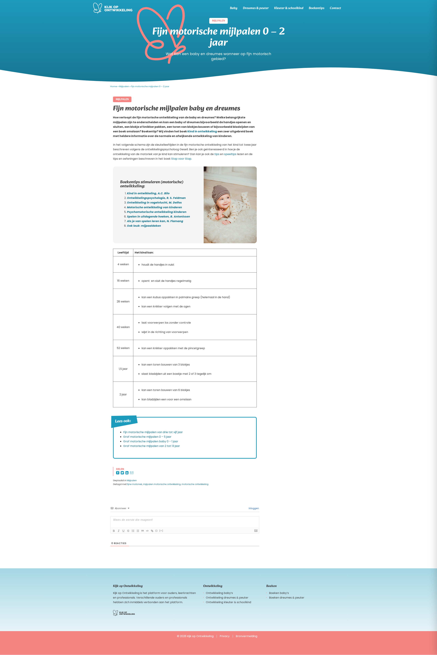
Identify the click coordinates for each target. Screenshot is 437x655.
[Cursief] (118, 531)
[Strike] (128, 531)
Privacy (225, 636)
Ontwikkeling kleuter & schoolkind (228, 602)
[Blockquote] (142, 531)
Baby (233, 8)
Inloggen (253, 508)
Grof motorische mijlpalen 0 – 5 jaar (147, 437)
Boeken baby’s (279, 593)
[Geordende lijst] (133, 531)
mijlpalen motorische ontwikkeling (162, 484)
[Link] (152, 531)
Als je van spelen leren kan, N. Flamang (155, 221)
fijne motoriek (134, 484)
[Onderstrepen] (123, 531)
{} (156, 530)
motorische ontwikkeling (195, 484)
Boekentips (316, 8)
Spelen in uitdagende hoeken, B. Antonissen (158, 217)
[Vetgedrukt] (113, 531)
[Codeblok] (147, 531)
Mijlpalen (124, 86)
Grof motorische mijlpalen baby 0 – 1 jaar (150, 441)
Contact (335, 8)
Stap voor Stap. (181, 159)
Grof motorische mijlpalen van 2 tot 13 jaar (151, 446)
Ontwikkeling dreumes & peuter (227, 598)
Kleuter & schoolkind (288, 8)
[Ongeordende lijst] (137, 531)
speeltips (230, 154)
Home (113, 86)
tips (216, 154)
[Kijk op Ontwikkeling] (112, 8)
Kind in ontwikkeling (202, 131)
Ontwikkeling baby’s (219, 593)
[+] (161, 530)
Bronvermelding (246, 636)
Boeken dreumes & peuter (286, 598)
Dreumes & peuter (256, 8)
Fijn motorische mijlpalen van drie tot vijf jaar (153, 432)
